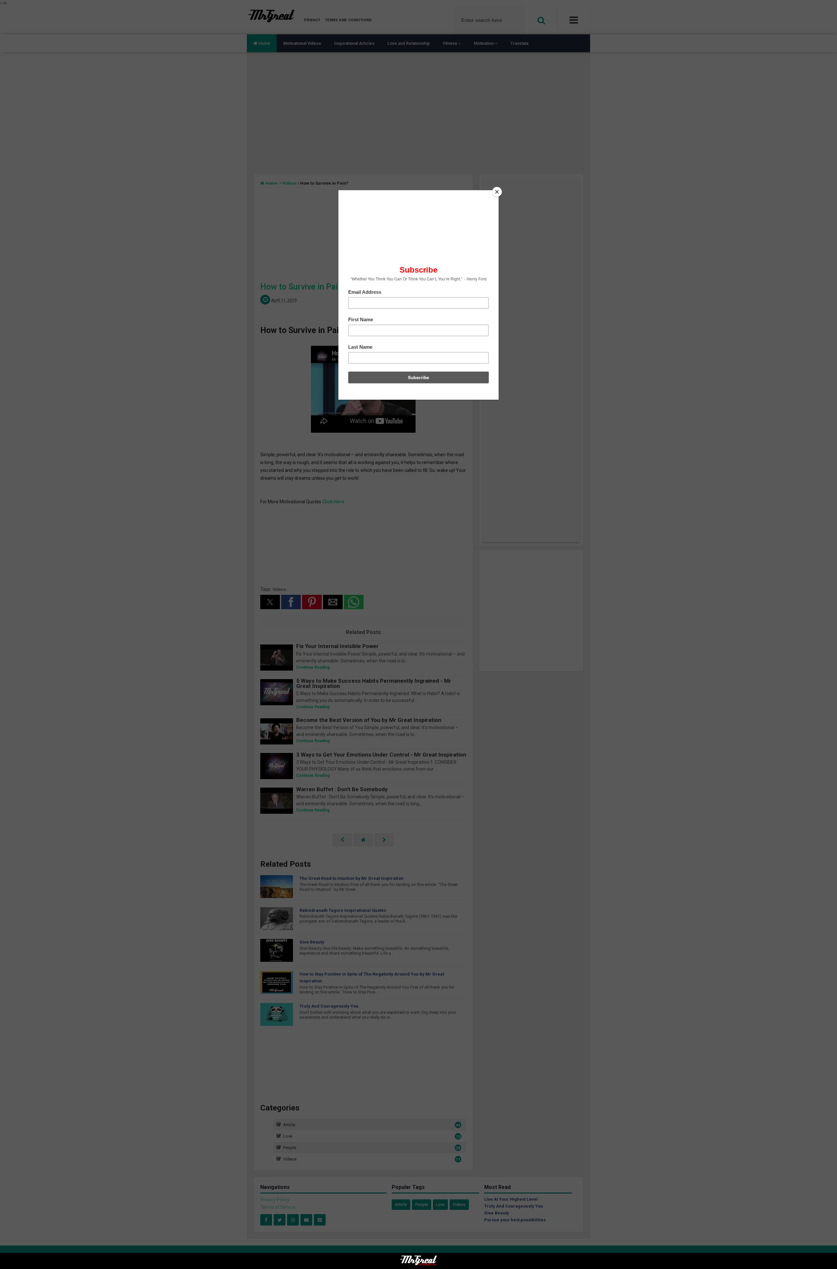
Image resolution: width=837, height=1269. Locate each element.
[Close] (497, 192)
